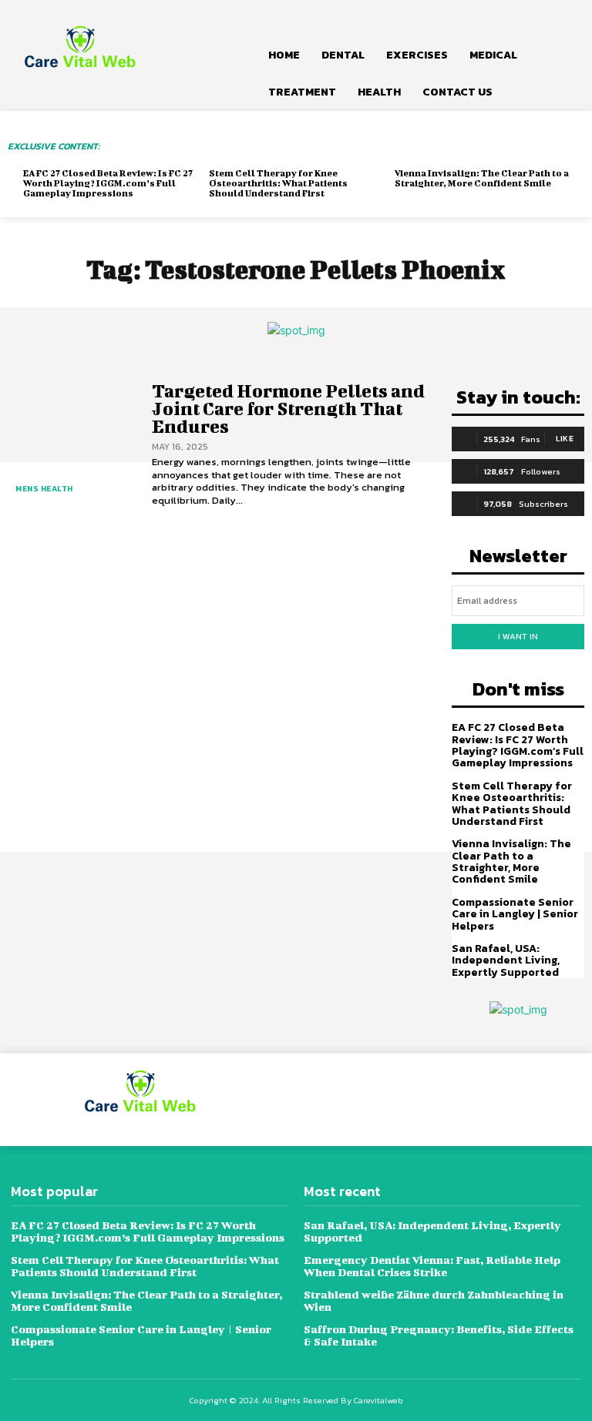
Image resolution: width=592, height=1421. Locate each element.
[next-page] (57, 207)
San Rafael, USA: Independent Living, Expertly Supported (506, 960)
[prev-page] (32, 207)
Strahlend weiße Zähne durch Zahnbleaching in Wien (433, 1300)
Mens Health (44, 488)
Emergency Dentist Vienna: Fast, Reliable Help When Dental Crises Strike (432, 1266)
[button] (562, 18)
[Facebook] (409, 1099)
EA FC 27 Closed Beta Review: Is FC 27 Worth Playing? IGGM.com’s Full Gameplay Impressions (108, 183)
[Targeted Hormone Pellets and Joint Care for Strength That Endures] (72, 444)
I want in (518, 636)
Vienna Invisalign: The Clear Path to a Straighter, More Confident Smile (482, 178)
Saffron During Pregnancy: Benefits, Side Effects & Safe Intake (439, 1335)
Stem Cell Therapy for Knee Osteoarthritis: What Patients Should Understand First (278, 183)
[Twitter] (479, 1099)
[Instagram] (444, 1099)
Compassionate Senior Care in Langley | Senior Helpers (515, 914)
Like (565, 438)
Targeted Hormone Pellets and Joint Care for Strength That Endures (288, 408)
